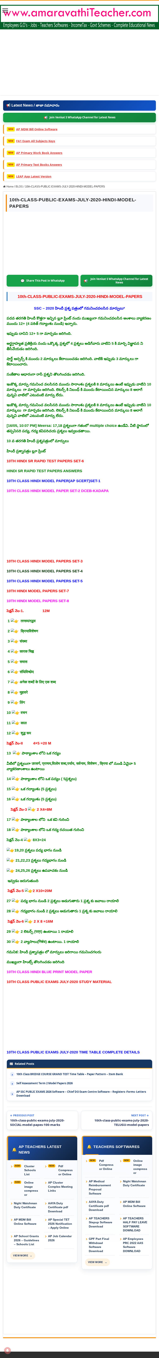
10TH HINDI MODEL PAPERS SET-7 (38, 591)
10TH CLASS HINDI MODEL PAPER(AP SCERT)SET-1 (53, 481)
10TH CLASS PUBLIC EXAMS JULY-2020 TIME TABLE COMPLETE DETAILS (73, 1052)
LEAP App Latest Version (33, 176)
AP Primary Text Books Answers (39, 165)
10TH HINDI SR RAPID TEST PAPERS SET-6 (45, 461)
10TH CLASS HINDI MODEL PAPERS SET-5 (45, 581)
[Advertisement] (79, 66)
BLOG (19, 186)
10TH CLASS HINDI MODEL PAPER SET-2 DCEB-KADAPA (58, 491)
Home (9, 186)
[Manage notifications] (7, 1350)
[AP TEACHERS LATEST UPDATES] (79, 16)
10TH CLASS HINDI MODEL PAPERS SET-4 (45, 571)
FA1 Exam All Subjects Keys (35, 141)
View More (22, 1255)
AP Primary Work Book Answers (39, 153)
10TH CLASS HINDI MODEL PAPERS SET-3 (45, 561)
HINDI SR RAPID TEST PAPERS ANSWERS (44, 471)
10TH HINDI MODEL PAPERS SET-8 (38, 601)
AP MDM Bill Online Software (36, 129)
